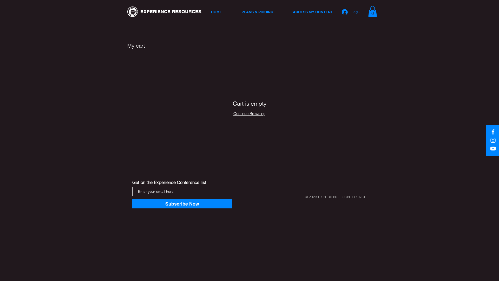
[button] (372, 11)
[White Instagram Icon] (493, 140)
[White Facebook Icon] (493, 132)
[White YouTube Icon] (493, 148)
